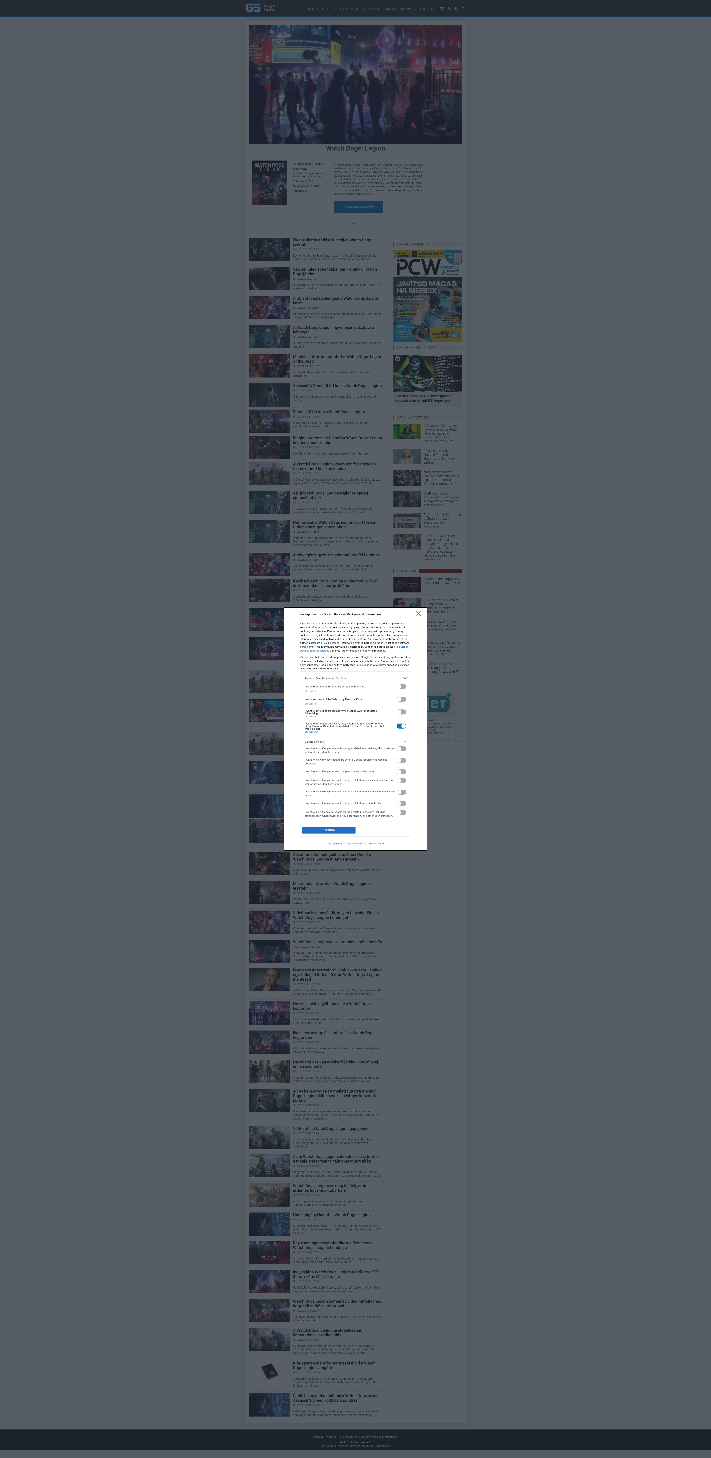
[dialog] (355, 729)
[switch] (401, 686)
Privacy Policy (376, 843)
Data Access (355, 843)
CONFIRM (329, 830)
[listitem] (355, 678)
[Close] (419, 614)
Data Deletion (335, 843)
